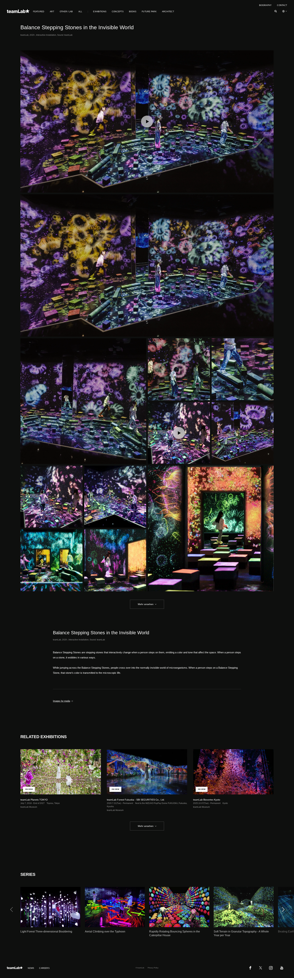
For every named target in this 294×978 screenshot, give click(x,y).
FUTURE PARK (149, 11)
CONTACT (282, 5)
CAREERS (44, 968)
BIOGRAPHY (265, 5)
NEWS (31, 968)
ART (52, 11)
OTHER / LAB (66, 11)
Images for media (61, 701)
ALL (80, 11)
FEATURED (38, 11)
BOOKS (132, 11)
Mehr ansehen (145, 604)
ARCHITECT (168, 11)
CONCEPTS (118, 11)
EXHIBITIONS (99, 11)
